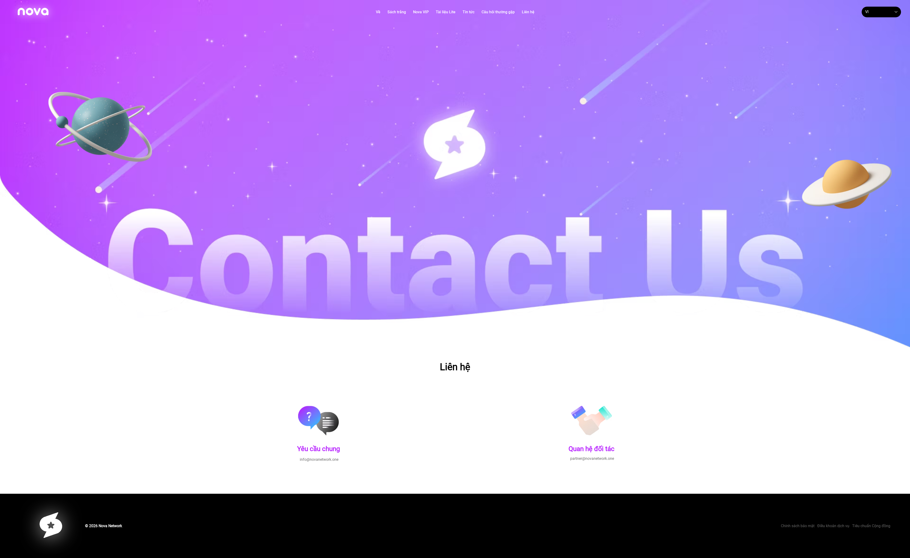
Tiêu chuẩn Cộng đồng (871, 526)
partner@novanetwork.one (591, 458)
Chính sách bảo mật (799, 526)
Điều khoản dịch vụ (833, 526)
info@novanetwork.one (318, 459)
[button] (397, 12)
